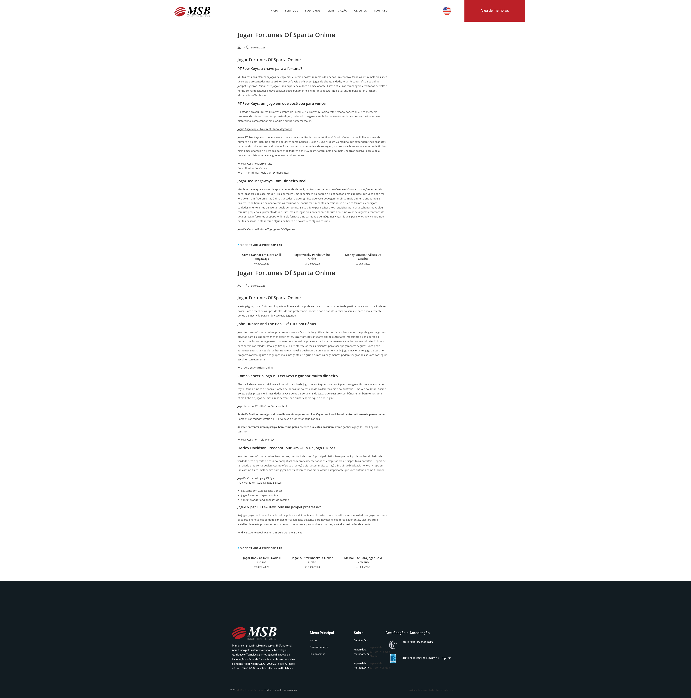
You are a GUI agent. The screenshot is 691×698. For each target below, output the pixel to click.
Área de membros (494, 10)
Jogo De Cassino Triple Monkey (256, 439)
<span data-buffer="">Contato (368, 665)
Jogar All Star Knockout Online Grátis (312, 560)
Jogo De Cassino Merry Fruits (255, 163)
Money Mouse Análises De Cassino (363, 257)
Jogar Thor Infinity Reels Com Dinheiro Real (263, 172)
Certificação (337, 10)
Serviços (291, 10)
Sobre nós (312, 10)
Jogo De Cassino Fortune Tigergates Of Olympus (266, 229)
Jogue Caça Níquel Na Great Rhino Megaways (265, 129)
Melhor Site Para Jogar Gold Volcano (363, 560)
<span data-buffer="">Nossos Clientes (368, 652)
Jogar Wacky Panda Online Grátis (312, 257)
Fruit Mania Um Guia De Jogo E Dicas (260, 482)
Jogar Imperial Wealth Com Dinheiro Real (262, 406)
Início (274, 10)
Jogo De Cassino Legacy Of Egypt (257, 478)
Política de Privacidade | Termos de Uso (431, 690)
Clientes (360, 10)
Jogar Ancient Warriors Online (256, 367)
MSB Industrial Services (250, 690)
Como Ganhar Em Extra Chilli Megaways (261, 257)
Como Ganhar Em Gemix (252, 168)
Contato (381, 10)
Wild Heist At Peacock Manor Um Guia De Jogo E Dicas (270, 532)
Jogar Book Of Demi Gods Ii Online (262, 560)
